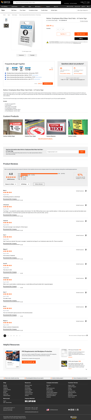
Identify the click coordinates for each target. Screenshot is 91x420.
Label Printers (14, 6)
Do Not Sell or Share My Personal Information (17, 416)
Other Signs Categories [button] (82, 10)
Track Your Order (71, 391)
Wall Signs (14, 10)
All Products (37, 6)
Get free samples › (78, 73)
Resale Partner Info (50, 388)
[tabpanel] (73, 353)
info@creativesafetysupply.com (77, 79)
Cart (89, 6)
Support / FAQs (71, 385)
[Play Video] (6, 25)
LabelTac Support (72, 386)
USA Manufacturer (54, 409)
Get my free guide (28, 362)
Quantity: (48, 28)
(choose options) (35, 75)
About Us (56, 6)
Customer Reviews (29, 392)
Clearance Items (6, 395)
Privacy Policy (5, 416)
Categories (5, 388)
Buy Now (63, 34)
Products (5, 386)
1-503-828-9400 (34, 409)
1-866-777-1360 (85, 2)
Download (70, 357)
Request (69, 368)
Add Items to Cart (47, 83)
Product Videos (28, 391)
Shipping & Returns (72, 392)
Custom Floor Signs (30, 136)
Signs (30, 6)
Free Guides (27, 386)
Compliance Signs (33, 10)
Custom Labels (72, 136)
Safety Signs (54, 10)
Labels (23, 6)
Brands (4, 392)
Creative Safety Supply (14, 417)
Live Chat (70, 389)
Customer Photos (28, 394)
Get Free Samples (73, 3)
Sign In (84, 6)
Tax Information (49, 391)
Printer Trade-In (71, 397)
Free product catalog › (65, 73)
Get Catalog (66, 3)
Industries (5, 391)
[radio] (45, 173)
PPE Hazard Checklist (73, 349)
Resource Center (28, 385)
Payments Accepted (72, 395)
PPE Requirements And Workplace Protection (37, 351)
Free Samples (28, 388)
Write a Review (39, 184)
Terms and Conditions (51, 395)
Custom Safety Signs (9, 136)
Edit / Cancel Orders (7, 402)
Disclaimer (48, 397)
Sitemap (27, 395)
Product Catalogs (28, 389)
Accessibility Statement (51, 394)
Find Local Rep (70, 6)
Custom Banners (51, 136)
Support (48, 6)
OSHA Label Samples (73, 361)
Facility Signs (44, 10)
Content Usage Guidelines (51, 392)
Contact (69, 388)
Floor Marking (4, 6)
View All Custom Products (45, 138)
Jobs (47, 386)
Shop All (5, 385)
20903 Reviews (12, 179)
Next (86, 369)
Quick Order (78, 6)
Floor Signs (23, 10)
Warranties (70, 394)
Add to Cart (82, 34)
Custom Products (11, 116)
